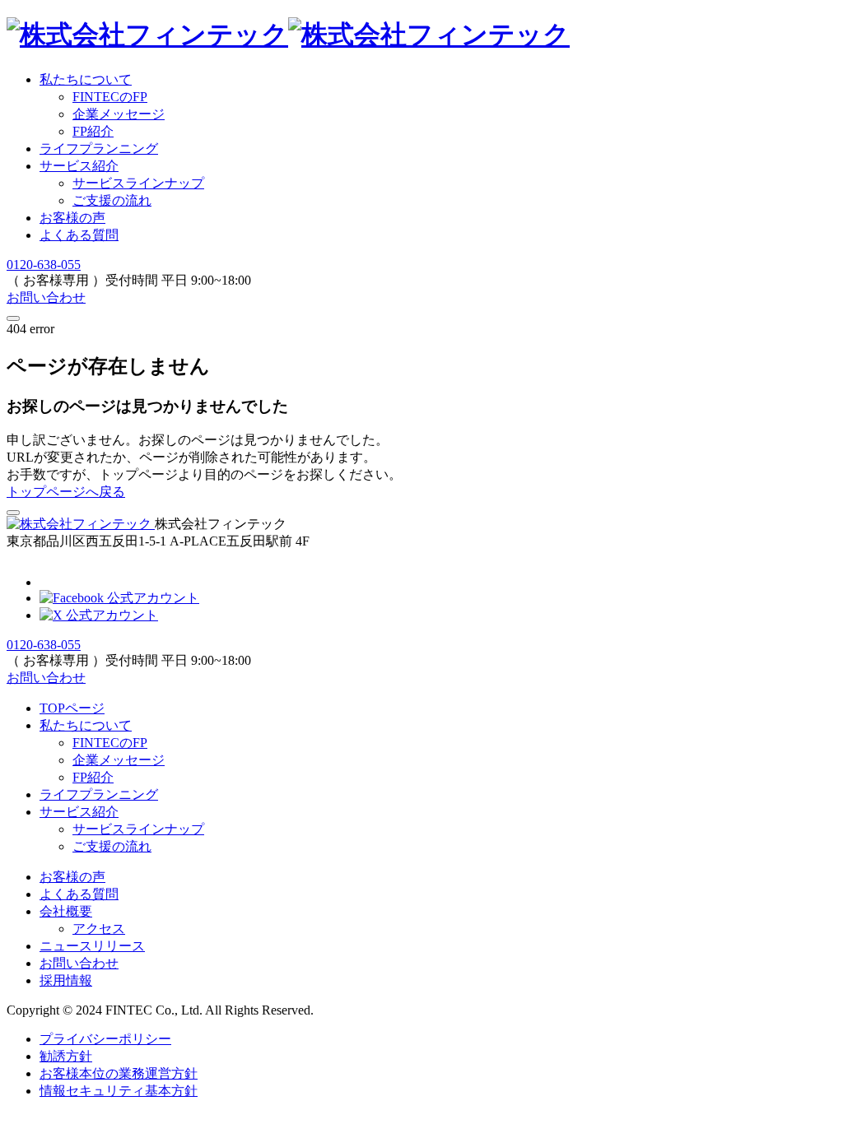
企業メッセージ (118, 760)
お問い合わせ (46, 297)
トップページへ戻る (66, 492)
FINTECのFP (109, 743)
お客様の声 (72, 218)
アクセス (98, 929)
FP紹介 (93, 777)
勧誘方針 (66, 1056)
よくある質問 (79, 235)
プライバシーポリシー (105, 1039)
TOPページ (72, 708)
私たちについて (86, 79)
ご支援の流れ (111, 200)
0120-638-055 (44, 265)
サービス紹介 (79, 166)
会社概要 (66, 911)
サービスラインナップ (138, 183)
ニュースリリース (92, 946)
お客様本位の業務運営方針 (119, 1073)
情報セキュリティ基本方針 (119, 1091)
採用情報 (66, 980)
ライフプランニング (99, 149)
